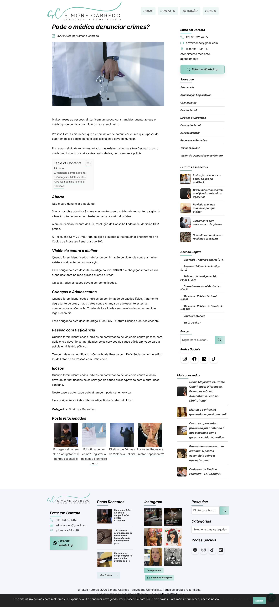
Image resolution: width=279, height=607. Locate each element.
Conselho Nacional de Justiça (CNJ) (200, 288)
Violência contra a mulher (71, 172)
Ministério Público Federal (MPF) (198, 297)
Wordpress (177, 594)
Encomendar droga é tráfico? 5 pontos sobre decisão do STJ (123, 557)
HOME (148, 11)
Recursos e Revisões (193, 140)
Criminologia (188, 102)
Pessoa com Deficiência (70, 181)
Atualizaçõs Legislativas (195, 95)
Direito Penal (188, 110)
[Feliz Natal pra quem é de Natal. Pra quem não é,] (173, 537)
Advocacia (187, 87)
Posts (210, 11)
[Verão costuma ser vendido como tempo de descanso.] (173, 517)
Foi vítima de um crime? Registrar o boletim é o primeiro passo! (94, 456)
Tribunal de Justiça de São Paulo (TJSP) (198, 278)
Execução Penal (190, 125)
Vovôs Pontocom (194, 316)
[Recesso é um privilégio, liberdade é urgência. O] (153, 557)
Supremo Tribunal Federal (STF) (203, 259)
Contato (167, 11)
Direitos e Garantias (82, 409)
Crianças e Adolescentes (71, 177)
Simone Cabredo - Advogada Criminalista (134, 589)
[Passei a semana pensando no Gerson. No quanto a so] (173, 557)
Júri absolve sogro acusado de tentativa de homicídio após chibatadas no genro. (123, 537)
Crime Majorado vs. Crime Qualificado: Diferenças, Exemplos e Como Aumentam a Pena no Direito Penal (207, 391)
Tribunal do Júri (190, 148)
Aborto (60, 168)
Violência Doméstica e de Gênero (201, 155)
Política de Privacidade (234, 599)
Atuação (190, 11)
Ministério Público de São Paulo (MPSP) (201, 307)
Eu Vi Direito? (192, 322)
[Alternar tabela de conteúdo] (86, 163)
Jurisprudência (190, 132)
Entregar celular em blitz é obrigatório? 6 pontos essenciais (122, 515)
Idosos (60, 186)
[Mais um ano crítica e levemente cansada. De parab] (153, 537)
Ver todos (106, 575)
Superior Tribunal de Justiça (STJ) (200, 268)
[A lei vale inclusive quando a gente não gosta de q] (153, 517)
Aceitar (259, 600)
